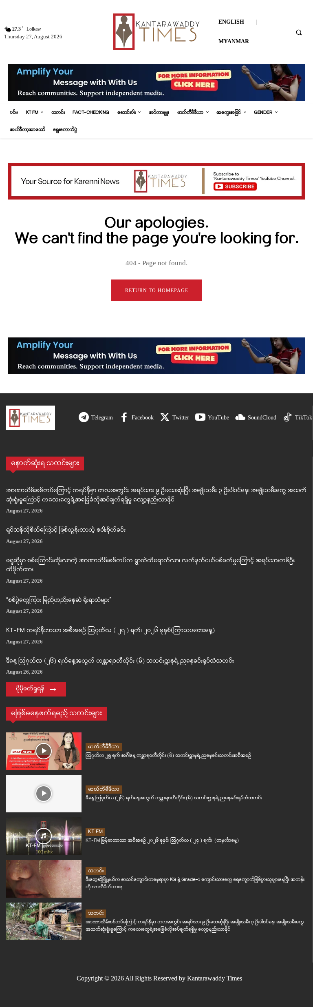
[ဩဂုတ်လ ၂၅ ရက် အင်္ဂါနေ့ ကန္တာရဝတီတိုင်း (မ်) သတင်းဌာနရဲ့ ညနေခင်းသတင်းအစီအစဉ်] (44, 751)
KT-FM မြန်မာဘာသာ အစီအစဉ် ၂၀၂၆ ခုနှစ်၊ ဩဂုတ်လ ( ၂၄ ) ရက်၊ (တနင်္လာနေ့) (162, 840)
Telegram (102, 418)
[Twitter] (165, 418)
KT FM (95, 832)
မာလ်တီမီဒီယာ (103, 747)
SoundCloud (262, 418)
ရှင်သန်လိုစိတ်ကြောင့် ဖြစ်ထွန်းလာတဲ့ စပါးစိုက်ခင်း (66, 530)
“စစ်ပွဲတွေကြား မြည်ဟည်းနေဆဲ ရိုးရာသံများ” (58, 600)
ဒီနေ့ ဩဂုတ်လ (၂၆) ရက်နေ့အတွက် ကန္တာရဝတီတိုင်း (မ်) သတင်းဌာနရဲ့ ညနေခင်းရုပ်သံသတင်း (120, 661)
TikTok (303, 418)
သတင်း (96, 871)
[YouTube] (200, 418)
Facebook (143, 418)
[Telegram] (84, 418)
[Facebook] (124, 418)
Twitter (180, 418)
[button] (299, 32)
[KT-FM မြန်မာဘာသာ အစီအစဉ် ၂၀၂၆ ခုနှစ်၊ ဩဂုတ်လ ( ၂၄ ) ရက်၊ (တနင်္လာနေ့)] (44, 836)
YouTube (218, 418)
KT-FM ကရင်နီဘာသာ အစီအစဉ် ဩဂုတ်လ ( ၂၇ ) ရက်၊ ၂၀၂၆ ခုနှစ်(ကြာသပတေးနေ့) (110, 630)
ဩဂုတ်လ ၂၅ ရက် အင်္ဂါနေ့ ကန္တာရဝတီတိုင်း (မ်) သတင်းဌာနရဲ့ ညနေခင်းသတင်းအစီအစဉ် (168, 755)
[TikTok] (287, 418)
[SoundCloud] (240, 418)
